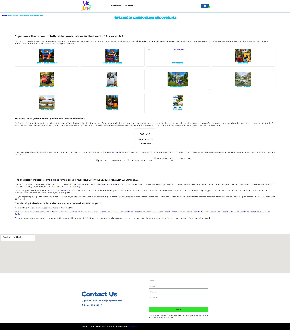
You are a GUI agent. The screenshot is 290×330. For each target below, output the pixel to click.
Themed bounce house (57, 190)
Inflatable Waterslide (59, 212)
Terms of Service (160, 317)
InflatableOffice (132, 326)
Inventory (116, 6)
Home (4, 16)
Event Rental (164, 212)
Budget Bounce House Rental (105, 212)
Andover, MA (112, 152)
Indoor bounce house (39, 212)
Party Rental (151, 212)
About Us (129, 6)
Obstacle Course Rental (181, 212)
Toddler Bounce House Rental (107, 184)
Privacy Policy (202, 315)
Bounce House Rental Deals (132, 212)
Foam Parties (198, 212)
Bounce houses (21, 212)
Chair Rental (222, 212)
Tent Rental (210, 212)
